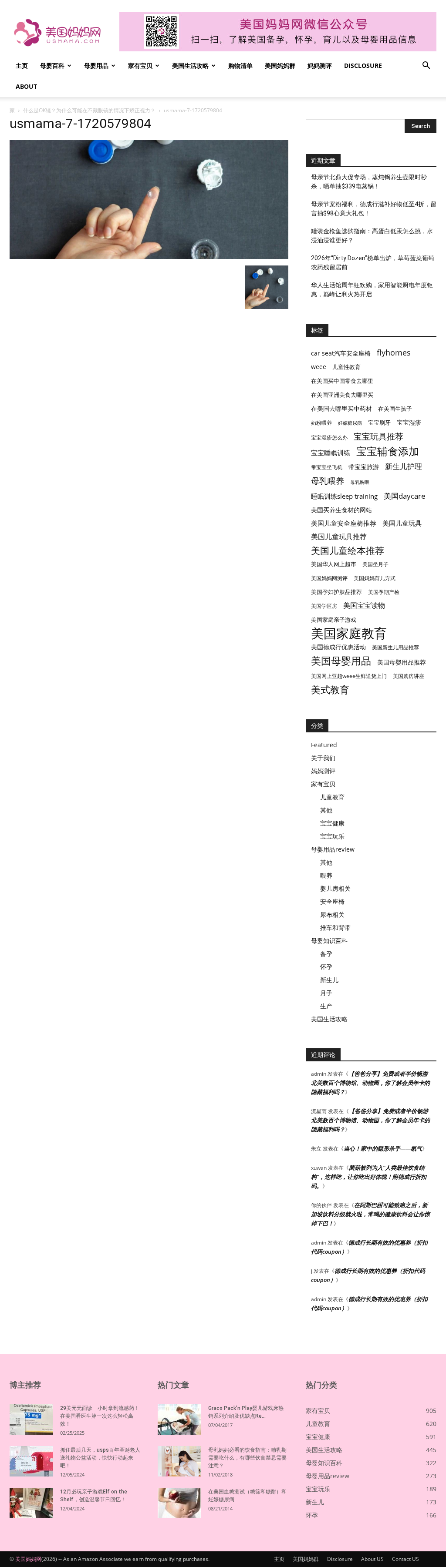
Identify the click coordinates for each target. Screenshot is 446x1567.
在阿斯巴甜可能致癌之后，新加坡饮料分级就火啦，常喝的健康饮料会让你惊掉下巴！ (370, 1214)
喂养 (326, 875)
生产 (326, 1006)
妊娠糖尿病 (350, 423)
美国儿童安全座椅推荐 (343, 523)
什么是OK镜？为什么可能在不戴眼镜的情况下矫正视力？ (89, 110)
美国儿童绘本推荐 (347, 550)
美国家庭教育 (349, 633)
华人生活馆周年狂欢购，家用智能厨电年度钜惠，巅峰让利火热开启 (372, 290)
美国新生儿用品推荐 (395, 647)
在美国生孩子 (395, 409)
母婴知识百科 (329, 940)
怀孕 (326, 967)
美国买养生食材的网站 (341, 510)
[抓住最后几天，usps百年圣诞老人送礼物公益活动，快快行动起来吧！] (31, 1461)
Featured (324, 745)
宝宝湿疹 (409, 422)
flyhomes (394, 352)
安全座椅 (332, 901)
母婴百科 (52, 65)
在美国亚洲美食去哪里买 (342, 395)
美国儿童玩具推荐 (339, 536)
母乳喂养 (327, 480)
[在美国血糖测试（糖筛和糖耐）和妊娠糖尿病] (179, 1503)
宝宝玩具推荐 (378, 436)
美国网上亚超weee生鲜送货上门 (349, 676)
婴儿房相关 (335, 888)
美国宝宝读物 (364, 605)
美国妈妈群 (280, 65)
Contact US (405, 1559)
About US (372, 1559)
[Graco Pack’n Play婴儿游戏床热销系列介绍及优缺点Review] (179, 1419)
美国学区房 (324, 606)
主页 (22, 65)
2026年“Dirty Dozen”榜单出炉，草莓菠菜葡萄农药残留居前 (372, 263)
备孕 (326, 954)
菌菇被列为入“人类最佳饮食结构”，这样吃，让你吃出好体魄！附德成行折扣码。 (368, 1177)
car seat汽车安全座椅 (341, 353)
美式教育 (330, 689)
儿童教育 (332, 797)
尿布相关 (332, 914)
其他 (326, 810)
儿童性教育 (346, 367)
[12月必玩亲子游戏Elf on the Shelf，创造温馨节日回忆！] (31, 1503)
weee (318, 366)
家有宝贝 (140, 65)
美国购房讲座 (408, 676)
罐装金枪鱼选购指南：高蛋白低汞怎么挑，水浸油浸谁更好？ (372, 236)
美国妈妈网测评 (329, 578)
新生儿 (329, 980)
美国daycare (405, 495)
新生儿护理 (403, 466)
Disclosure (363, 65)
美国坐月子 (375, 564)
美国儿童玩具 (402, 523)
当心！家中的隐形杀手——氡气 (383, 1148)
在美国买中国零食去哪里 (342, 381)
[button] (426, 66)
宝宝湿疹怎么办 (329, 437)
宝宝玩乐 (332, 836)
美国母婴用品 (341, 660)
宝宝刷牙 (379, 422)
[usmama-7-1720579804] (149, 256)
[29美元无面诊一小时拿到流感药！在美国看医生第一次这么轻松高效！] (31, 1419)
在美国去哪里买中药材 (341, 408)
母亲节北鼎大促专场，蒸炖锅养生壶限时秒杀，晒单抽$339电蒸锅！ (369, 182)
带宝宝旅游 (363, 467)
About (26, 86)
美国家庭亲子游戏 (333, 620)
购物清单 (240, 65)
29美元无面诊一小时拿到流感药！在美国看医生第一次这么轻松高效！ (99, 1416)
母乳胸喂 (359, 482)
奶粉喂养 (321, 422)
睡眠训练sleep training (344, 496)
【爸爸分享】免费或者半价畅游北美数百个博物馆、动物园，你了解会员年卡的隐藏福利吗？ (370, 1083)
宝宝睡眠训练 (330, 452)
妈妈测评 (319, 65)
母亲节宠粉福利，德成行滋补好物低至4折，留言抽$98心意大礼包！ (373, 209)
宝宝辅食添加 (387, 451)
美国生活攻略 (190, 65)
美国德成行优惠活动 (338, 647)
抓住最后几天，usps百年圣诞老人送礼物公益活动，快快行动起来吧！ (100, 1458)
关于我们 (323, 758)
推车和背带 (335, 927)
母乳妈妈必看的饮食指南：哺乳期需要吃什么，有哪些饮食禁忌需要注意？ (247, 1458)
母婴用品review (333, 849)
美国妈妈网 (28, 1559)
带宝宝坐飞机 (326, 467)
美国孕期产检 (383, 592)
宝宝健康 (332, 823)
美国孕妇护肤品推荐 (336, 592)
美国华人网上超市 (333, 564)
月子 (326, 993)
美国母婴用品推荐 (401, 662)
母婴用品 (96, 65)
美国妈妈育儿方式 (374, 578)
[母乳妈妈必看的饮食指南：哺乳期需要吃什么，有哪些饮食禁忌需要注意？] (179, 1461)
